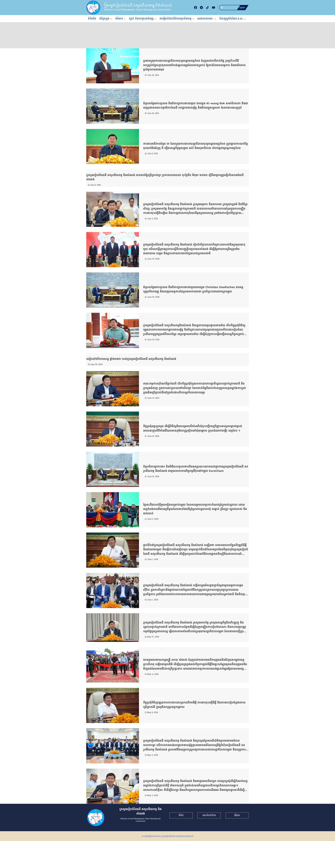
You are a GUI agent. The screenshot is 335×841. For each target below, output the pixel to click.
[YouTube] (213, 8)
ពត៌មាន (145, 56)
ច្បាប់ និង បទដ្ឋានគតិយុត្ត (94, 170)
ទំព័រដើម (92, 18)
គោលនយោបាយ (92, 354)
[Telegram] (202, 8)
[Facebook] (195, 8)
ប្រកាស (107, 170)
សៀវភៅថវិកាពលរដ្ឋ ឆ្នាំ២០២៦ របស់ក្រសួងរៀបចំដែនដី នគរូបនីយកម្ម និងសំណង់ (131, 359)
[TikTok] (208, 8)
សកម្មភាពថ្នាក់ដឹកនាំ (157, 56)
